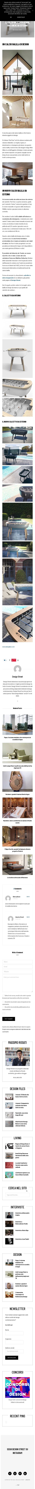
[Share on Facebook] (9, 660)
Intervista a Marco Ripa (21, 1230)
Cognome (8, 1339)
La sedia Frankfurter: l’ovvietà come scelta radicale (21, 1165)
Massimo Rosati (19, 917)
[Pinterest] (20, 1473)
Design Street (18, 30)
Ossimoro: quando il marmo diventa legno (17, 794)
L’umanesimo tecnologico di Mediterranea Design (21, 1294)
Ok (11, 17)
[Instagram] (15, 1473)
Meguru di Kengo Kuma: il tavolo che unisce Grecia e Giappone (22, 1146)
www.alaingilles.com (8, 647)
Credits (27, 1480)
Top (18, 1485)
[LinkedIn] (25, 1473)
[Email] (18, 660)
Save (14, 659)
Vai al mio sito (17, 1077)
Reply (28, 896)
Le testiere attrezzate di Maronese (17, 877)
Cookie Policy (21, 17)
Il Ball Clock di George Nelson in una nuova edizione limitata (21, 1124)
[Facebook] (10, 1473)
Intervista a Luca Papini (22, 1239)
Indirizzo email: (9, 1348)
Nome (7, 1330)
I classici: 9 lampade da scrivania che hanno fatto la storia (22, 1105)
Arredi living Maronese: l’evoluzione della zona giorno (21, 1155)
